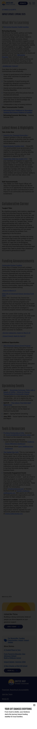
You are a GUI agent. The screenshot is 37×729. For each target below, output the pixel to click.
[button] (34, 705)
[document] (18, 364)
